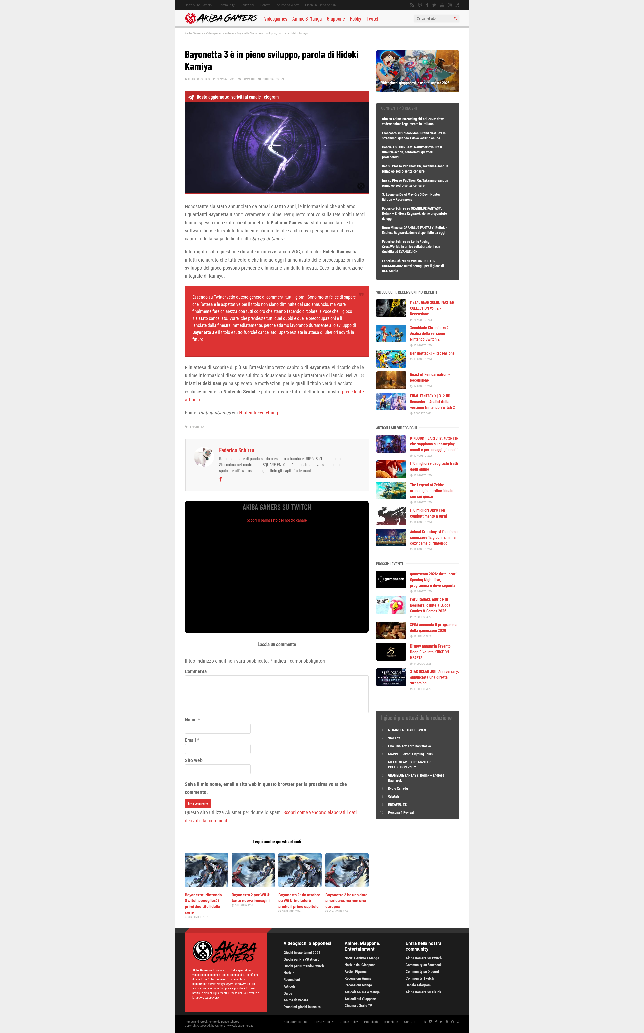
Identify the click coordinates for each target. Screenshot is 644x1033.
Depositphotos (230, 1021)
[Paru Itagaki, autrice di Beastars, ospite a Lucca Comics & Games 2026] (391, 612)
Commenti (249, 79)
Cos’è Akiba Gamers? (199, 5)
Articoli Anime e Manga (362, 992)
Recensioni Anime (358, 978)
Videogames (275, 18)
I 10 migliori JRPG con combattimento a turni (428, 513)
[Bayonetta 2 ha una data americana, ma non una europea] (347, 885)
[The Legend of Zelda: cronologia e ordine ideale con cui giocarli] (391, 498)
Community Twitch (420, 978)
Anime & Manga (307, 18)
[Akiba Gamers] (222, 23)
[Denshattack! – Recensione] (391, 366)
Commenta (196, 671)
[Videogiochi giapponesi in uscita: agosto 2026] (417, 90)
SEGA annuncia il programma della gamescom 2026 (433, 627)
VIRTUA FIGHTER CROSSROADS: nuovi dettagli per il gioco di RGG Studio (413, 266)
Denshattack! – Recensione (432, 353)
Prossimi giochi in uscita (302, 1007)
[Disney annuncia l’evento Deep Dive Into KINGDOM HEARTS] (391, 659)
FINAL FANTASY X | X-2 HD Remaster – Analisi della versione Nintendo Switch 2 (432, 401)
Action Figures (356, 971)
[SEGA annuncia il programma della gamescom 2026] (391, 637)
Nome (191, 720)
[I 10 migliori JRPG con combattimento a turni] (391, 523)
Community (227, 5)
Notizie (229, 33)
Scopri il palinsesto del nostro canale (277, 520)
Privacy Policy (324, 1022)
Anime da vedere (288, 5)
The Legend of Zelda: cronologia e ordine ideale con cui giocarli (431, 490)
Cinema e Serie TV (358, 1005)
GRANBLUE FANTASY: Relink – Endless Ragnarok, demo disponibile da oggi (414, 213)
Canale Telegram (418, 985)
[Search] (455, 18)
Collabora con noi (296, 1022)
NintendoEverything (258, 413)
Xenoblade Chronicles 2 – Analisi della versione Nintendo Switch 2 (430, 333)
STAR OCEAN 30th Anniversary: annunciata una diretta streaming (434, 676)
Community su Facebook (424, 965)
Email (190, 740)
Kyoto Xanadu (398, 788)
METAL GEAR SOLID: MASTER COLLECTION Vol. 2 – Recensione (432, 307)
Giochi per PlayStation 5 (302, 959)
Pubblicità (371, 1022)
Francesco (389, 133)
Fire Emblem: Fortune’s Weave (409, 746)
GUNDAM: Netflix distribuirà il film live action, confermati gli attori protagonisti (412, 152)
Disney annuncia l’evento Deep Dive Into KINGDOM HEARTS (430, 651)
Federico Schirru (199, 79)
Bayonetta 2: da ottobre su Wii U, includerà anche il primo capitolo (299, 900)
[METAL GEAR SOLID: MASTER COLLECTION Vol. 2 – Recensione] (391, 315)
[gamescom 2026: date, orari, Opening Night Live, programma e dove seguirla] (391, 587)
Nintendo (268, 79)
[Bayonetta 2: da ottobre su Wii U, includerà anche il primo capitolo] (300, 885)
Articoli (289, 986)
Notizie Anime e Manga (362, 958)
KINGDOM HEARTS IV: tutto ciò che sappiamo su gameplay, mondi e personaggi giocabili (434, 443)
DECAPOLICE (397, 804)
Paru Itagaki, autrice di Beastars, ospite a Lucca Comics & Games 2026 (430, 604)
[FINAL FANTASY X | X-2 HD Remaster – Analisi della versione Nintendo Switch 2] (391, 409)
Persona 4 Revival (401, 812)
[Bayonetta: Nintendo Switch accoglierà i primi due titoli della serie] (206, 885)
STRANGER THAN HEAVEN (407, 730)
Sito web (194, 760)
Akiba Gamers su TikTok (423, 992)
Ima (384, 166)
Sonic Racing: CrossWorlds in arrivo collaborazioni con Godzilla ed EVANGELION (411, 247)
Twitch (373, 18)
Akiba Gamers (194, 33)
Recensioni (292, 979)
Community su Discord (422, 971)
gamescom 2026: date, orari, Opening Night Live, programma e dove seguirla (434, 579)
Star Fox (394, 738)
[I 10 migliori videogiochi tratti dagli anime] (391, 476)
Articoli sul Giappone (360, 999)
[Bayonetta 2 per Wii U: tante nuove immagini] (253, 885)
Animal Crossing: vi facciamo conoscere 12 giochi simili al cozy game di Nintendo (434, 537)
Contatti (265, 5)
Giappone (336, 18)
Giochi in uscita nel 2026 (321, 5)
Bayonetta (197, 426)
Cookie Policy (349, 1022)
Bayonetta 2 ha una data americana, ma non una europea (346, 900)
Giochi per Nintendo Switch (304, 966)
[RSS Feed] (412, 5)
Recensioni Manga (358, 985)
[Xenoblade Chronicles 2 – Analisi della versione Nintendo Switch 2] (391, 340)
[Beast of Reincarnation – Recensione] (391, 387)
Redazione (247, 5)
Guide (288, 993)
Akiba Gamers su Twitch (424, 958)
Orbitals (393, 796)
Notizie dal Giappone (360, 965)
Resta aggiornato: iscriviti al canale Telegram (238, 97)
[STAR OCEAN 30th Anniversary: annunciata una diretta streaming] (391, 684)
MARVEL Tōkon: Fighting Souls (410, 754)
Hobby (355, 18)
